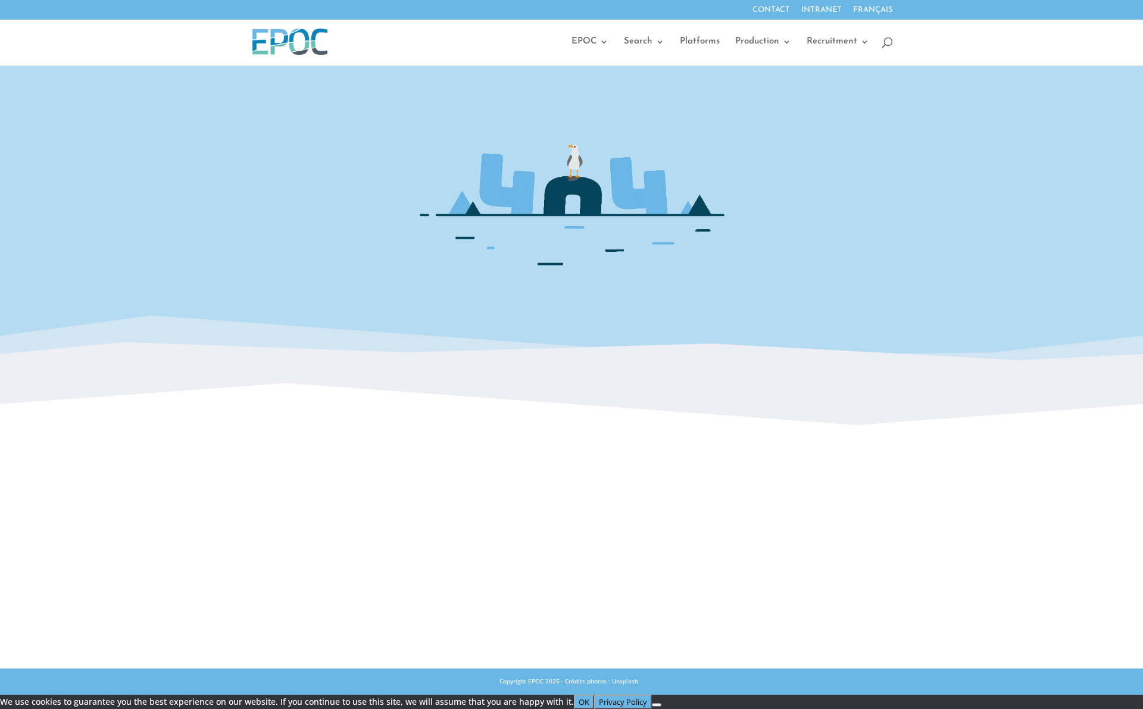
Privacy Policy (571, 573)
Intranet (821, 10)
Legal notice (571, 547)
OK (584, 701)
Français (873, 10)
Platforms (700, 42)
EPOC (584, 42)
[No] (656, 705)
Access (571, 495)
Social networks (571, 521)
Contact (771, 10)
